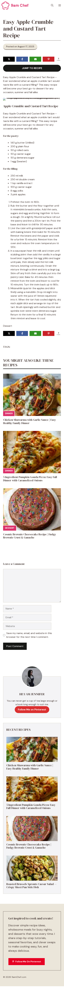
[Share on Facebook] (22, 59)
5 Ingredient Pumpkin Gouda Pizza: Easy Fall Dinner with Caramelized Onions (30, 478)
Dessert (9, 528)
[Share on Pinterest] (48, 59)
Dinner (9, 413)
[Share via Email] (35, 59)
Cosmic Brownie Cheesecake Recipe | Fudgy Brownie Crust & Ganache (29, 535)
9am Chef (20, 5)
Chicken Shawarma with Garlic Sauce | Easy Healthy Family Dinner (29, 421)
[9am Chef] (5, 5)
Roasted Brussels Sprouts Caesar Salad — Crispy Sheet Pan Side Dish (31, 885)
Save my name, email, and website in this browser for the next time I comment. (29, 635)
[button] (52, 5)
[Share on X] (9, 59)
